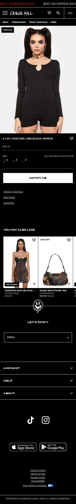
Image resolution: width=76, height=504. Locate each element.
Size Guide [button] (9, 197)
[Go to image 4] (41, 130)
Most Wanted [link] (38, 22)
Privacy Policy (38, 470)
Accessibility (38, 481)
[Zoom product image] (38, 79)
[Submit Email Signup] (67, 337)
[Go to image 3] (39, 130)
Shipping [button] (8, 203)
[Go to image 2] (37, 130)
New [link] (5, 22)
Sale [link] (53, 22)
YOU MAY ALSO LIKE (19, 229)
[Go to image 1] (34, 130)
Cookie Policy (38, 478)
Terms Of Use (38, 474)
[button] (58, 3)
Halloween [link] (19, 22)
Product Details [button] (13, 192)
